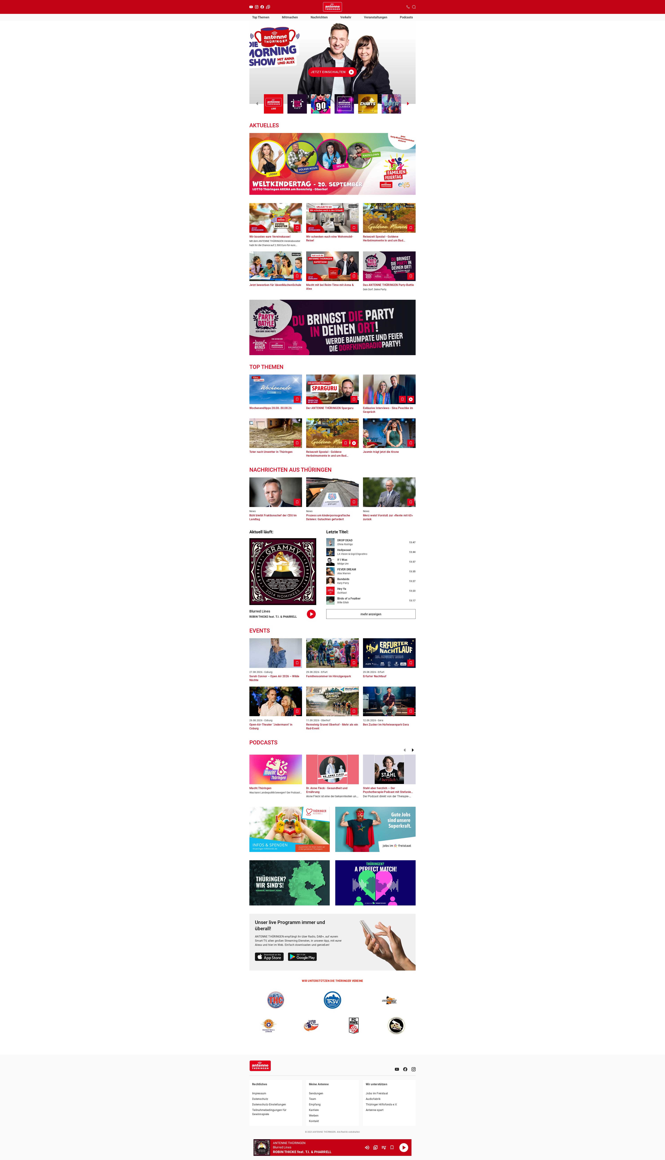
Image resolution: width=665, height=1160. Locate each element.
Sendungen (316, 1093)
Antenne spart (374, 1110)
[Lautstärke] (367, 1147)
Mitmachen (290, 17)
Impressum (259, 1093)
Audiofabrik (373, 1099)
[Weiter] (413, 750)
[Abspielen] (404, 1147)
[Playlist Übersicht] (384, 1147)
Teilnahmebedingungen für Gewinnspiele (269, 1112)
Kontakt (314, 1121)
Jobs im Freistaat (377, 1093)
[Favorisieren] (392, 1147)
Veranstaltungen (375, 17)
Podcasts (406, 17)
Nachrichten (319, 17)
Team (312, 1099)
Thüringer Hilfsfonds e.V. (381, 1104)
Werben (313, 1115)
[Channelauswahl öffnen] (414, 7)
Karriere (314, 1110)
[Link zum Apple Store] (269, 957)
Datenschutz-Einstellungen (269, 1104)
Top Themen (260, 17)
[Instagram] (256, 7)
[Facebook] (262, 7)
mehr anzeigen (371, 614)
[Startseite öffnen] (332, 7)
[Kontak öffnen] (408, 7)
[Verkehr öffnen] (268, 7)
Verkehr (345, 17)
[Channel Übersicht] (375, 1147)
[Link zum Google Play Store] (302, 957)
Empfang (315, 1104)
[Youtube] (251, 7)
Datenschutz (260, 1099)
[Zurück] (404, 750)
